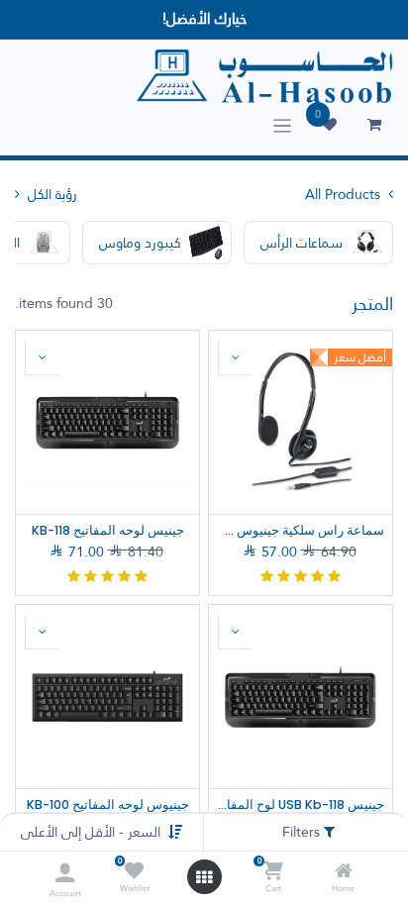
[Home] (344, 872)
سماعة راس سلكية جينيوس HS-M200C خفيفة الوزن (300, 530)
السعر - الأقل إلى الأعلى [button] (90, 832)
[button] (236, 357)
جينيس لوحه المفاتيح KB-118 (108, 530)
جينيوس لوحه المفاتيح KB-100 (108, 804)
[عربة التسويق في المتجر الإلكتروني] (374, 125)
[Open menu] (204, 877)
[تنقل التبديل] (282, 126)
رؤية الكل (50, 194)
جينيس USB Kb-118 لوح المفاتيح (300, 804)
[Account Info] (64, 873)
